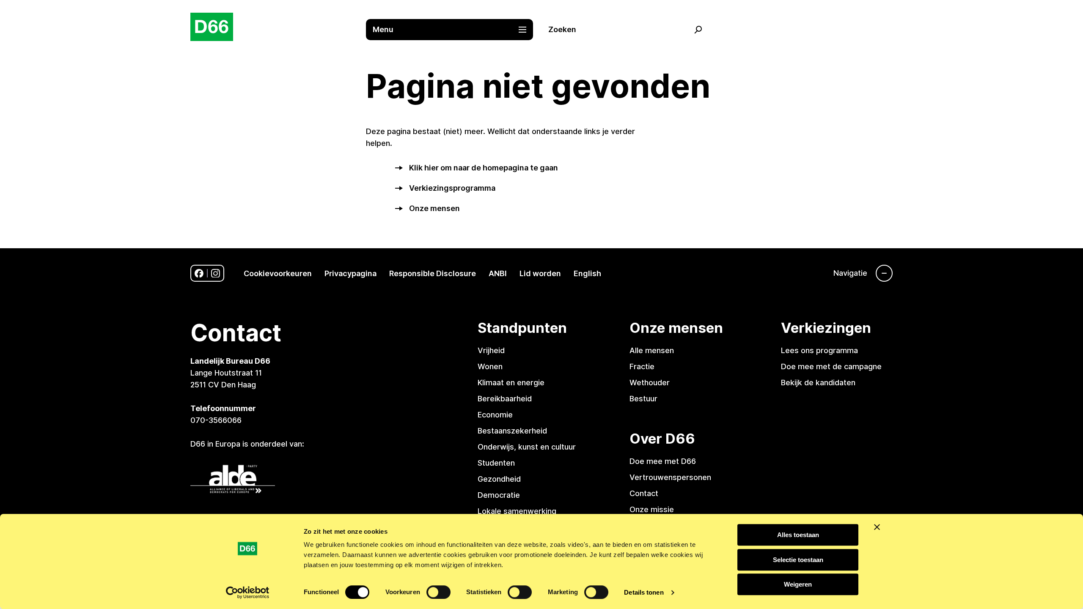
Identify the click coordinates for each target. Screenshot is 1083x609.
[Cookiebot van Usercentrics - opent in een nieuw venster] (248, 592)
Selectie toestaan (798, 559)
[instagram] (215, 273)
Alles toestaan (798, 534)
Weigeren (798, 584)
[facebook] (199, 273)
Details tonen (643, 592)
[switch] (438, 592)
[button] (454, 29)
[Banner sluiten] (877, 527)
